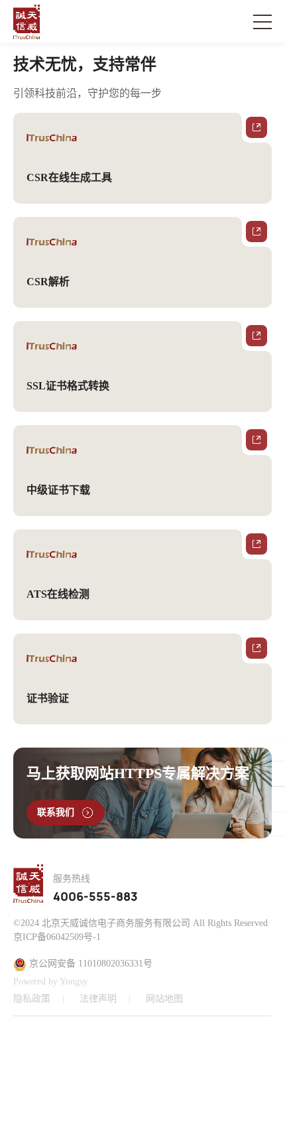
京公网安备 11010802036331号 (89, 964)
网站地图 (164, 999)
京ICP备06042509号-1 (57, 937)
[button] (169, 1076)
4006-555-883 (95, 898)
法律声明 (98, 999)
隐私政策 (31, 999)
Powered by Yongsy (50, 981)
